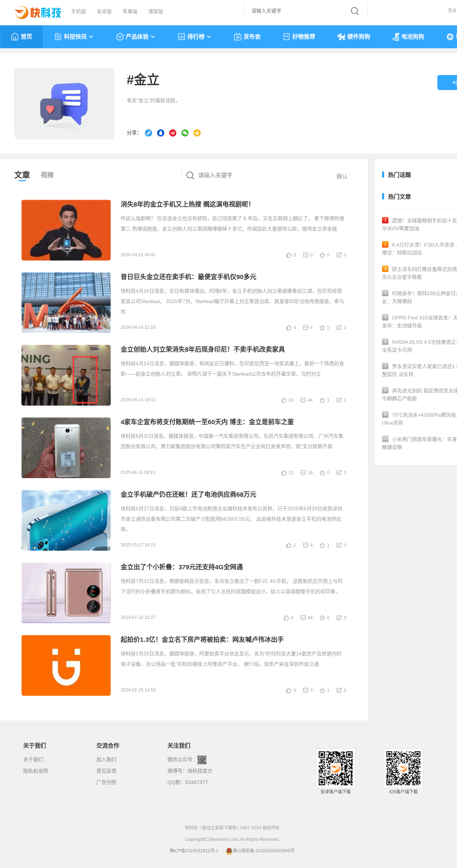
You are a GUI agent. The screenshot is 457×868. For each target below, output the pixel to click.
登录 (452, 10)
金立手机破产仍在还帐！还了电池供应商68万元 (188, 494)
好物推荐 (303, 37)
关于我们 (33, 759)
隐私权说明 (35, 771)
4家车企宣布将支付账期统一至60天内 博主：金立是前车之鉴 (207, 422)
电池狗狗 (412, 37)
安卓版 (104, 11)
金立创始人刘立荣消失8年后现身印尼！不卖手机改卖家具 (203, 349)
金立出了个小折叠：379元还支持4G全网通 (182, 567)
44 (310, 400)
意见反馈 (106, 771)
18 (310, 472)
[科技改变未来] (33, 11)
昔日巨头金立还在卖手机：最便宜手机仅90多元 (188, 277)
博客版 (155, 11)
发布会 (252, 37)
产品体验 (137, 37)
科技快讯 (75, 37)
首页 (26, 37)
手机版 (78, 11)
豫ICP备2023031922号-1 (194, 850)
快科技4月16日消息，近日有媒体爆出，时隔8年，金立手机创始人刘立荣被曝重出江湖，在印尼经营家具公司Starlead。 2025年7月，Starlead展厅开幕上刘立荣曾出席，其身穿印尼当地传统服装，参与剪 (232, 301)
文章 (22, 174)
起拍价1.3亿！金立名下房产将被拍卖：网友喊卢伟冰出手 (202, 639)
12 (290, 472)
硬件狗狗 (358, 37)
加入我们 (106, 759)
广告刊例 (106, 782)
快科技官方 (199, 771)
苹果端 (129, 11)
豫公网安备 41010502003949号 (264, 850)
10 (290, 400)
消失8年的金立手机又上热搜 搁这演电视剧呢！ (188, 204)
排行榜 (196, 37)
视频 (47, 175)
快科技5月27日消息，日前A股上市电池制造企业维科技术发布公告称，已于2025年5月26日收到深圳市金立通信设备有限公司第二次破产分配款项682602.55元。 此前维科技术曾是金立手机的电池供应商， (231, 519)
